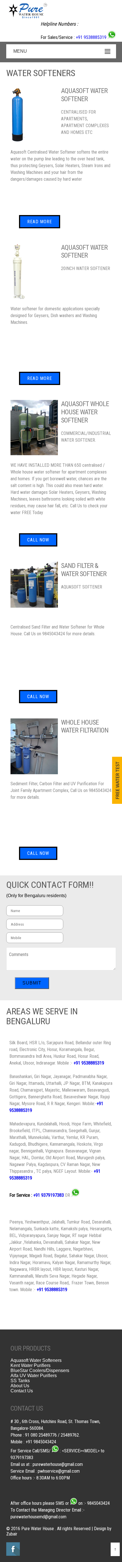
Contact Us (21, 1390)
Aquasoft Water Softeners (36, 1360)
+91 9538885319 (91, 37)
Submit (31, 983)
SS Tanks (20, 1380)
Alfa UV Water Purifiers (33, 1375)
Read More (39, 221)
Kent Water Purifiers (30, 1365)
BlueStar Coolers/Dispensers (39, 1370)
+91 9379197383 (48, 1195)
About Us (19, 1385)
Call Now (38, 540)
